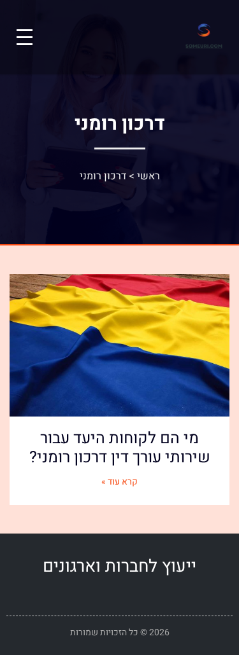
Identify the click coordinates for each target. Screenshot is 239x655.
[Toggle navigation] (24, 37)
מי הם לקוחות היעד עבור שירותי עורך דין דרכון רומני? (119, 448)
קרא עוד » (119, 481)
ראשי (148, 176)
